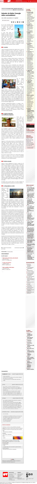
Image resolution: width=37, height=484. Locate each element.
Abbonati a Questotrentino (29, 136)
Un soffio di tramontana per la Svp (6, 248)
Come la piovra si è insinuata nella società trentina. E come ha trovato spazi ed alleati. (30, 54)
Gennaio (30, 337)
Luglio (30, 350)
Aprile (29, 361)
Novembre (29, 343)
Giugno (29, 354)
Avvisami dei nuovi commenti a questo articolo (12, 446)
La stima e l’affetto (30, 271)
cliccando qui (5, 442)
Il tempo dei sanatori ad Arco (30, 287)
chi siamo (10, 478)
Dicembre (29, 340)
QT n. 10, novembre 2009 (8, 8)
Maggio (30, 358)
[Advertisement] (12, 320)
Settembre (30, 348)
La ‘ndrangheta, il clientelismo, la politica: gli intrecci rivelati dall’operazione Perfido (30, 47)
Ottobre (30, 345)
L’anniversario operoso (19, 247)
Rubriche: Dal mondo (18, 8)
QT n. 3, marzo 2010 (7, 269)
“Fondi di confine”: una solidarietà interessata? (30, 274)
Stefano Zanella (6, 263)
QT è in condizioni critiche (30, 129)
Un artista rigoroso (30, 276)
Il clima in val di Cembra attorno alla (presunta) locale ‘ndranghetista (30, 27)
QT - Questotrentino (30, 270)
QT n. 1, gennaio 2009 (7, 264)
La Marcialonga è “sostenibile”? (30, 268)
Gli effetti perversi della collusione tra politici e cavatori (30, 111)
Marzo (29, 365)
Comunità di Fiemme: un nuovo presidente (30, 289)
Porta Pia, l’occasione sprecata (29, 265)
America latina (10, 251)
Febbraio (29, 334)
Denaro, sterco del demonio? (30, 293)
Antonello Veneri (6, 20)
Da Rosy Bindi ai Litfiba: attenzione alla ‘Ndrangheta (30, 118)
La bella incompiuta (29, 285)
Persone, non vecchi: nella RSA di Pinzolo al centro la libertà (30, 279)
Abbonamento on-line (21, 478)
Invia (13, 459)
